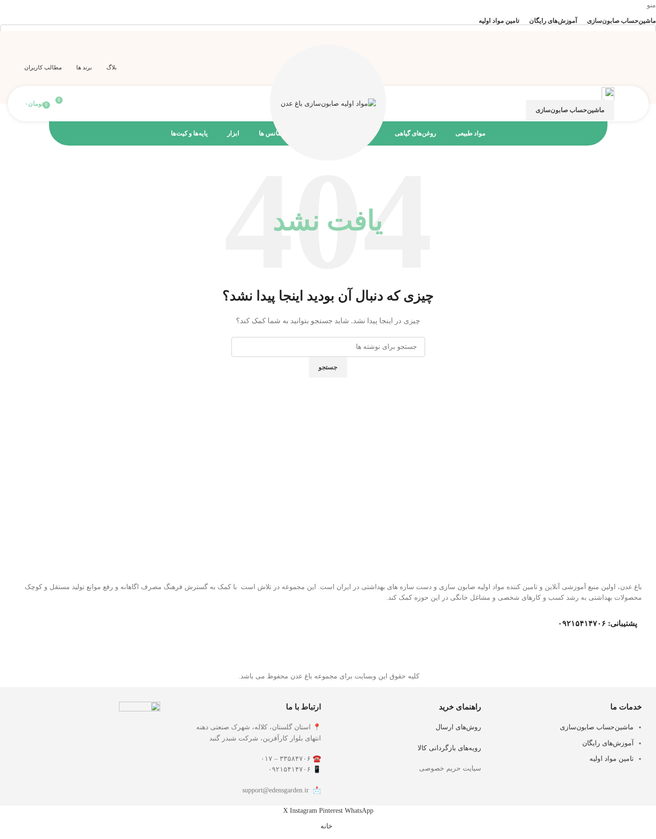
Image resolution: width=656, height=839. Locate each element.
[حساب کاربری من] (628, 104)
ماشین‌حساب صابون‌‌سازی (570, 110)
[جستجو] (77, 104)
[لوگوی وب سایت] (328, 103)
